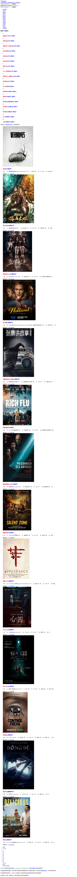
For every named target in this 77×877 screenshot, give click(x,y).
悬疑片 (4, 18)
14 (3, 854)
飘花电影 (7, 124)
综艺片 (4, 26)
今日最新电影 (3, 2)
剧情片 (4, 16)
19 (3, 859)
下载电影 (2, 870)
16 (3, 856)
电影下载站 (11, 868)
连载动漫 (5, 28)
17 (3, 857)
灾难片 (4, 22)
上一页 (4, 848)
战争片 (4, 19)
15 (3, 855)
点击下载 (12, 173)
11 (3, 850)
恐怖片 (4, 21)
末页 (4, 864)
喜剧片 (4, 12)
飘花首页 (5, 9)
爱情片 (4, 13)
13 (3, 852)
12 (3, 851)
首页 (4, 847)
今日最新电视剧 (9, 2)
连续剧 (4, 23)
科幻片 (4, 15)
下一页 (4, 862)
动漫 (4, 25)
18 (3, 858)
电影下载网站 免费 (34, 868)
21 (3, 861)
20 (3, 860)
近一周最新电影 (16, 2)
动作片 (4, 10)
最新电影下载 (3, 5)
